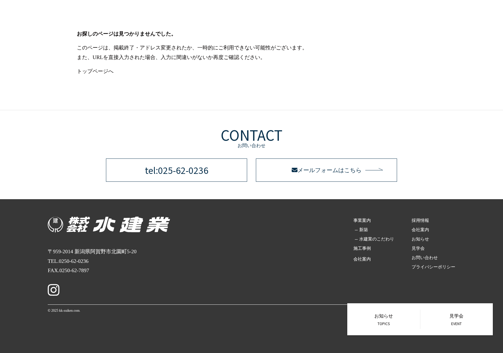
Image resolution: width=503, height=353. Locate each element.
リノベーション (369, 14)
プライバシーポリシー (433, 267)
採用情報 (424, 14)
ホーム (310, 14)
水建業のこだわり (376, 239)
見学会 (418, 248)
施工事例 (400, 14)
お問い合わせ (477, 14)
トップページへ (95, 71)
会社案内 (448, 14)
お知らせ (420, 239)
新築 (363, 229)
